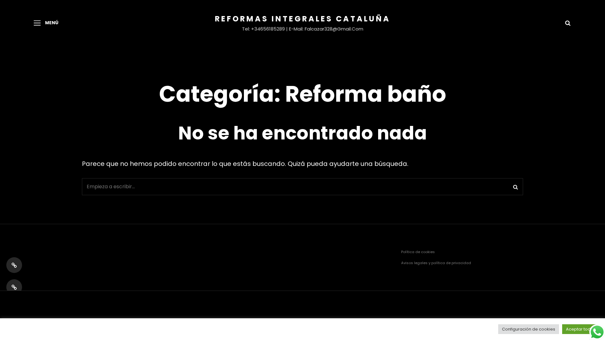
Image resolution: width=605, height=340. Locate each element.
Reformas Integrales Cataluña (302, 19)
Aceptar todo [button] (579, 329)
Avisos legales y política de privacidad (436, 262)
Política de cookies (418, 251)
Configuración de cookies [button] (528, 329)
